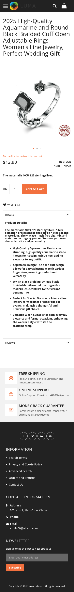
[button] (33, 149)
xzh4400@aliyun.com (24, 528)
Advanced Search (20, 471)
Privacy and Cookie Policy (25, 464)
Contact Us (16, 484)
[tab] (37, 215)
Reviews (10, 343)
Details (9, 215)
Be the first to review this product (22, 156)
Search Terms (18, 458)
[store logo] (23, 6)
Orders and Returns (22, 478)
